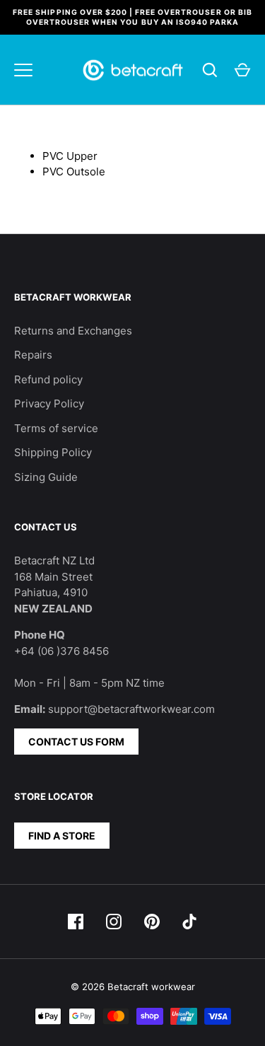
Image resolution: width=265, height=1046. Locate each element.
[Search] (209, 70)
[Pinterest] (151, 921)
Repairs (33, 354)
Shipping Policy (53, 452)
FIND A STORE (61, 836)
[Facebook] (75, 921)
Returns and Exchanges (73, 330)
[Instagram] (113, 921)
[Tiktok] (190, 921)
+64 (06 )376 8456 (61, 651)
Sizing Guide (46, 477)
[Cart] (242, 70)
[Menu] (23, 70)
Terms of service (56, 428)
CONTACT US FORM (76, 742)
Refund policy (48, 379)
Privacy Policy (49, 403)
